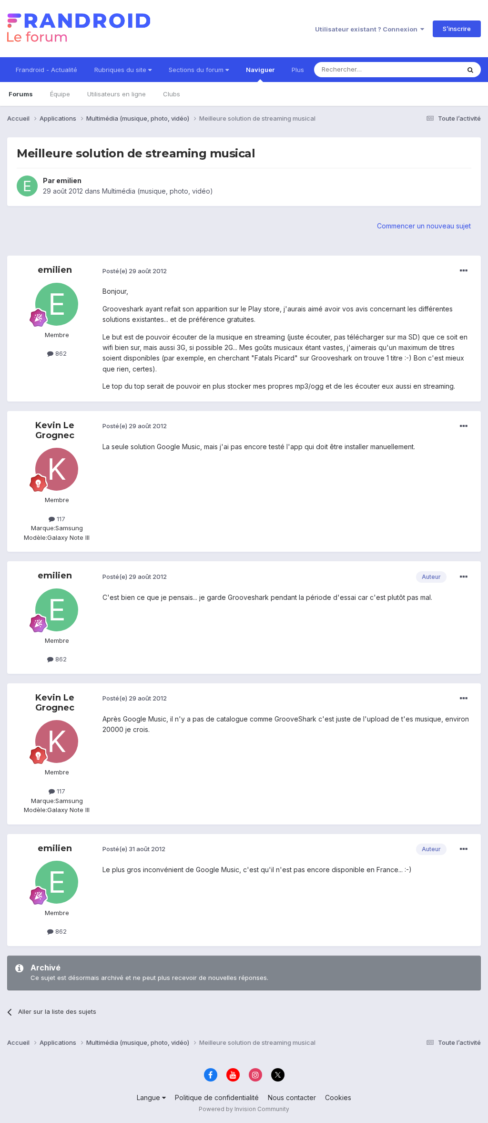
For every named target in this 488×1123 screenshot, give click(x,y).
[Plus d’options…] (463, 271)
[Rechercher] (470, 69)
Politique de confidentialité (217, 1097)
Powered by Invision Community (244, 1109)
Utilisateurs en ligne (116, 94)
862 (60, 353)
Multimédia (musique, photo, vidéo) (157, 191)
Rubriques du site (121, 69)
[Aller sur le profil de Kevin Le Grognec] (56, 469)
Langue (149, 1097)
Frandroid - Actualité (46, 69)
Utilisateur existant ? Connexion (367, 29)
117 (60, 519)
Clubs (171, 94)
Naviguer (260, 69)
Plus (298, 69)
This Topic (432, 69)
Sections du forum (197, 69)
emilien (68, 180)
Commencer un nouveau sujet (424, 226)
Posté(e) (134, 271)
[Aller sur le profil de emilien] (27, 185)
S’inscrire (457, 28)
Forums (21, 94)
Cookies (338, 1097)
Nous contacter (292, 1097)
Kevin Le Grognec (54, 430)
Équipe (60, 94)
